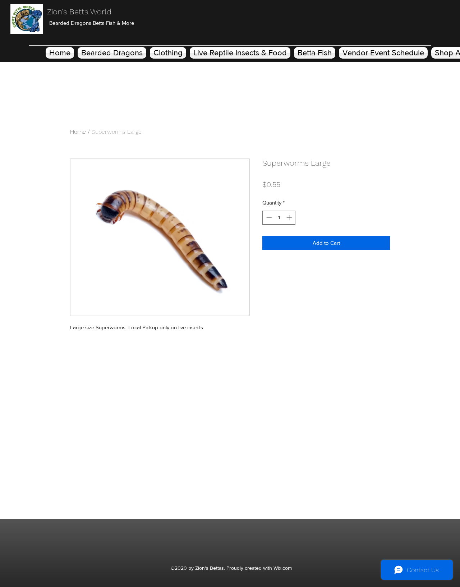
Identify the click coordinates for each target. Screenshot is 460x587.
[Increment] (290, 217)
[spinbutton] (279, 217)
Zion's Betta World (79, 11)
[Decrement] (268, 217)
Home (78, 131)
